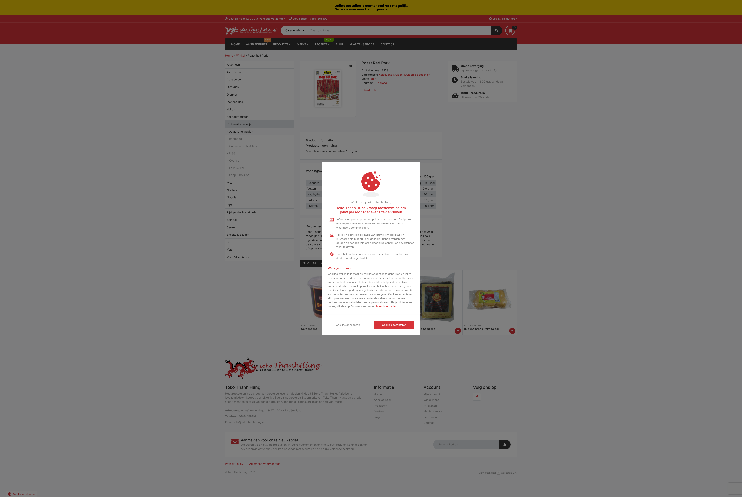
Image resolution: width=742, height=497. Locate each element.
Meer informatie (386, 306)
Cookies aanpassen (348, 324)
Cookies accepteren (394, 324)
